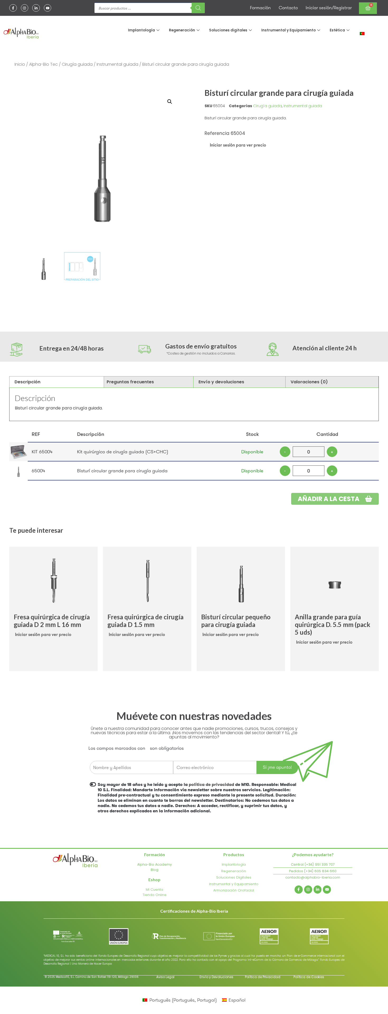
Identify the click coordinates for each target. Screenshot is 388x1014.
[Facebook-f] (13, 8)
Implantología (141, 30)
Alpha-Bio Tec (43, 64)
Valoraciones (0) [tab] (309, 382)
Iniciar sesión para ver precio (238, 145)
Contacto (288, 8)
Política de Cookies (309, 977)
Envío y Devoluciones (216, 977)
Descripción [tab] (27, 382)
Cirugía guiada (77, 64)
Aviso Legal (165, 977)
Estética (337, 30)
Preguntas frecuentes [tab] (130, 382)
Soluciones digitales (228, 30)
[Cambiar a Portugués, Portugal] (362, 33)
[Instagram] (25, 8)
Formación (260, 8)
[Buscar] (198, 8)
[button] (169, 101)
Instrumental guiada (117, 64)
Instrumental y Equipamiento (288, 30)
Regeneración (182, 30)
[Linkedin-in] (36, 8)
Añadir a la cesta (329, 498)
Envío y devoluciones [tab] (221, 382)
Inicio (20, 64)
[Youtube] (47, 8)
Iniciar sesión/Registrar (329, 8)
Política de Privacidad (262, 977)
